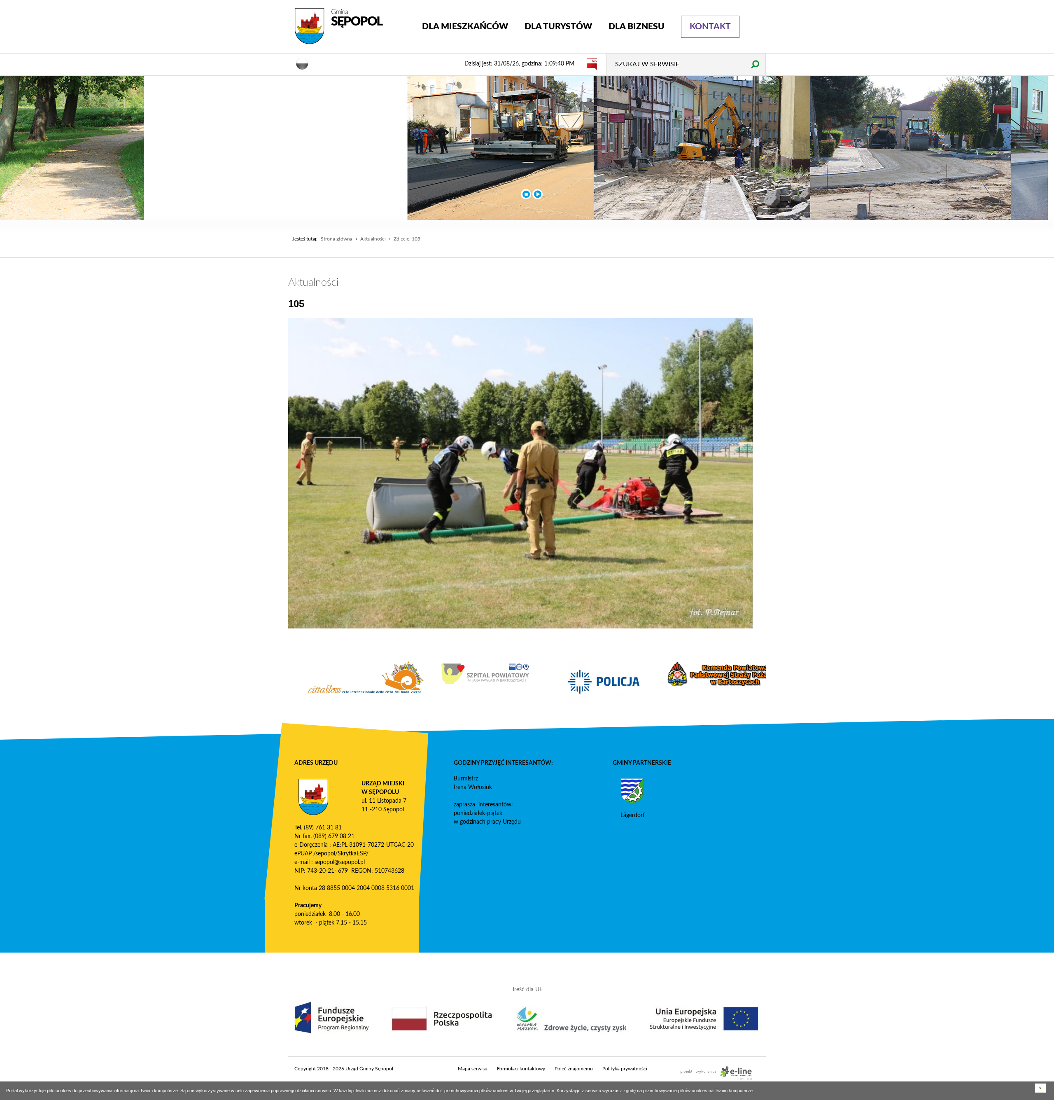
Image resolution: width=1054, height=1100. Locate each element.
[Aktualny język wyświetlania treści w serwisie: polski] (302, 63)
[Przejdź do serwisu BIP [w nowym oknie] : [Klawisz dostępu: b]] (592, 64)
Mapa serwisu (472, 1068)
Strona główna (336, 238)
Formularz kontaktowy (521, 1068)
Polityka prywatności (624, 1068)
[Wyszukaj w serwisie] (755, 64)
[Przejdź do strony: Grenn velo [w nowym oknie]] (348, 681)
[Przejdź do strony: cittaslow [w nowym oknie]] (467, 677)
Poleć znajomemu (574, 1068)
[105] (520, 473)
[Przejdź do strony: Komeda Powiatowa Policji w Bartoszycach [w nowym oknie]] (706, 682)
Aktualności (373, 238)
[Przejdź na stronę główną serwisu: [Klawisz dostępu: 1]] (352, 26)
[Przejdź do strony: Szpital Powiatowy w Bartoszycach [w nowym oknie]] (586, 673)
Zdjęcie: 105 (407, 238)
